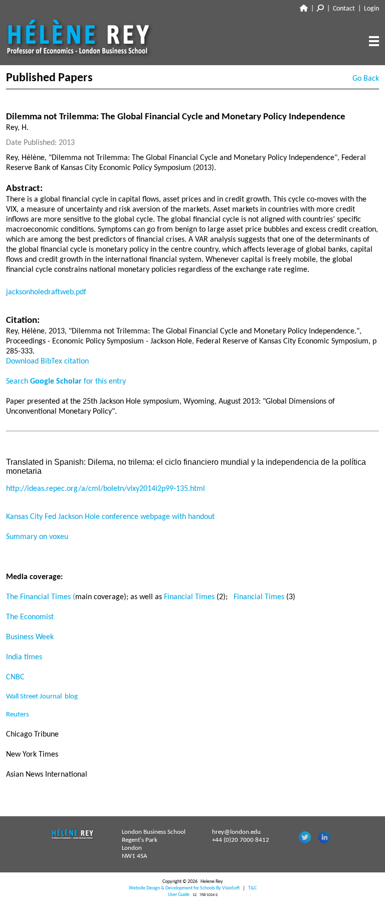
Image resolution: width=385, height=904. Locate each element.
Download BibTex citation (47, 361)
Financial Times (190, 597)
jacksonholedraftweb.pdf (46, 292)
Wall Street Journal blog (42, 696)
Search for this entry (66, 382)
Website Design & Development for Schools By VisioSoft (184, 888)
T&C (252, 888)
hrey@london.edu (236, 832)
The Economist (30, 617)
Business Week (30, 637)
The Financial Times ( (40, 597)
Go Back (365, 79)
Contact (344, 9)
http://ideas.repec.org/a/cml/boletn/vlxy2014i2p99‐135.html (105, 489)
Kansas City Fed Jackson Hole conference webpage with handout (110, 517)
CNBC (15, 677)
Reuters (17, 714)
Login (371, 9)
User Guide (178, 894)
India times (24, 657)
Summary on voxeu (37, 537)
